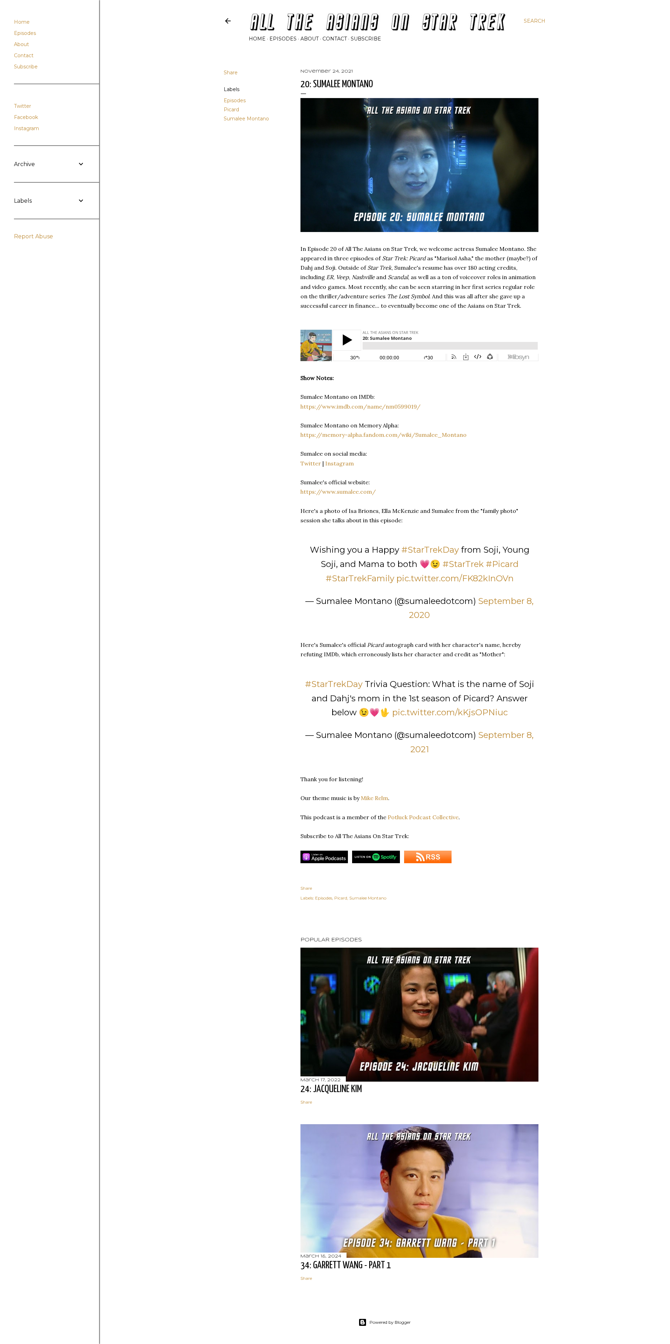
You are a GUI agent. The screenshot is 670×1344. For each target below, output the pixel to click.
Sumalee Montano (246, 118)
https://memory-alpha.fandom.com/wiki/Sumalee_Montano (383, 434)
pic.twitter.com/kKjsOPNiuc (450, 712)
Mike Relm (374, 797)
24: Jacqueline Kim (331, 1089)
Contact (334, 39)
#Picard (502, 564)
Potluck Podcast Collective (423, 817)
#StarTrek (463, 564)
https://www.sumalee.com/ (338, 491)
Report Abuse (33, 236)
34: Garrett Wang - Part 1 (345, 1265)
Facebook (26, 117)
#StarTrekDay (430, 550)
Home (257, 39)
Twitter (310, 463)
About (309, 39)
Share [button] (231, 72)
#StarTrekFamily (360, 578)
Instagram (339, 463)
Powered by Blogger (390, 1322)
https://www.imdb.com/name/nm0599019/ (360, 406)
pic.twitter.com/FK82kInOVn (455, 578)
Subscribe (366, 39)
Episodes (283, 39)
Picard (231, 109)
